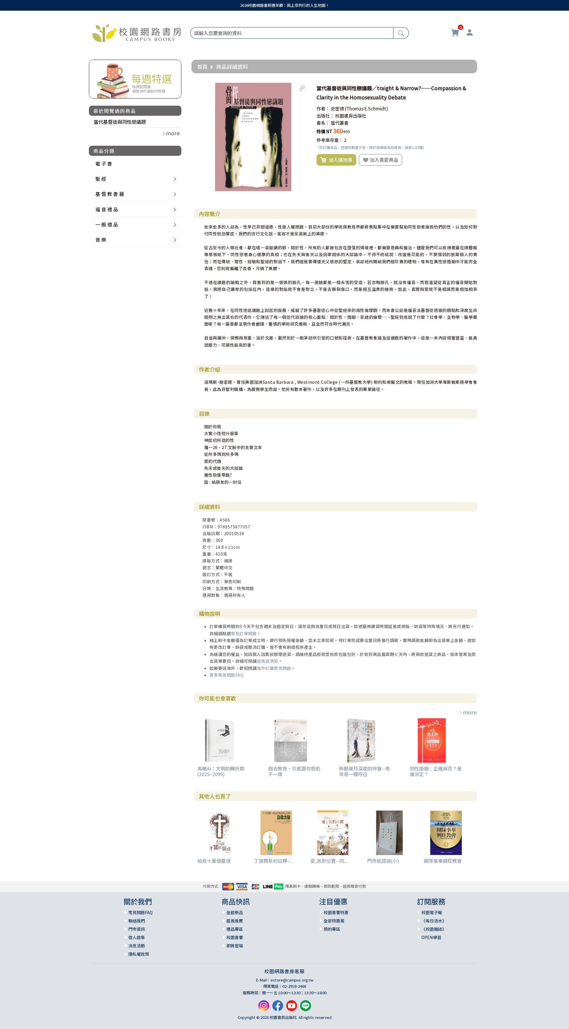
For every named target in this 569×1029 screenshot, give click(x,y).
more (470, 712)
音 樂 (100, 239)
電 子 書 (103, 163)
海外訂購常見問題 (274, 668)
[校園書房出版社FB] (277, 1008)
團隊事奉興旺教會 (443, 860)
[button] (302, 88)
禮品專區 (234, 929)
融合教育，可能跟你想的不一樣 (294, 771)
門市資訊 (136, 929)
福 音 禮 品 (106, 209)
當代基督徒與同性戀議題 (120, 121)
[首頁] (136, 32)
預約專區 (332, 929)
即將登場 (234, 946)
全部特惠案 (334, 921)
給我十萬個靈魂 (214, 860)
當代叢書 (340, 123)
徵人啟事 (136, 937)
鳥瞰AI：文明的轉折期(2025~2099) (220, 771)
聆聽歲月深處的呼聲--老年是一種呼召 (364, 771)
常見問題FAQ (140, 912)
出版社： (325, 115)
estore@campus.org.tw (292, 980)
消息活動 (136, 946)
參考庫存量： (330, 140)
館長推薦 (234, 921)
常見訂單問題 (244, 633)
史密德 (337, 108)
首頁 (202, 66)
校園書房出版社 (350, 115)
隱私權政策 (138, 954)
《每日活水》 (433, 921)
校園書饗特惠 (336, 912)
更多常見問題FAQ (227, 675)
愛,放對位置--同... (329, 860)
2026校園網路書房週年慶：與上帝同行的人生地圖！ (284, 5)
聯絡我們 (136, 921)
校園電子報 (431, 912)
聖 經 (100, 178)
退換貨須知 (267, 661)
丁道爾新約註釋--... (274, 860)
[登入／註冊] (469, 33)
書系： (323, 123)
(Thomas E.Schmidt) (366, 108)
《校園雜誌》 (433, 929)
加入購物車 (339, 159)
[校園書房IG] (263, 1008)
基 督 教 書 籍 (109, 193)
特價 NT (324, 131)
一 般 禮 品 (106, 224)
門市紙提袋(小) (383, 860)
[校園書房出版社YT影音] (291, 1008)
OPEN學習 (431, 937)
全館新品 (234, 912)
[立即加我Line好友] (305, 1008)
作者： (323, 108)
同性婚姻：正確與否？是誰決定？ (436, 771)
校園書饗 (234, 937)
